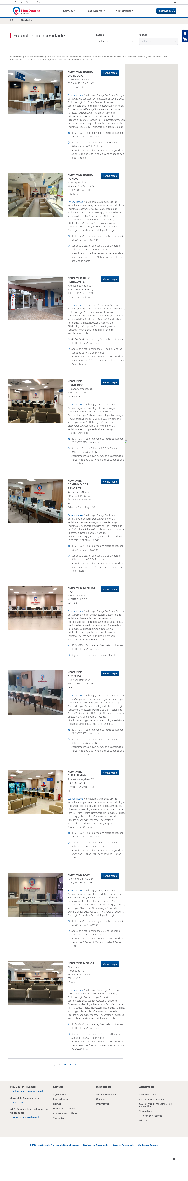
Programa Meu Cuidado (65, 1113)
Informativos (102, 1104)
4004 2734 (18, 1102)
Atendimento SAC (147, 1094)
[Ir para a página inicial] (26, 9)
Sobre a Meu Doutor (106, 1094)
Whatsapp (144, 1120)
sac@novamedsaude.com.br (26, 1117)
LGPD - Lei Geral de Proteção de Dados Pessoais (54, 1145)
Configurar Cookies (148, 1145)
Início (13, 20)
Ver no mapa (110, 72)
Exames (57, 1104)
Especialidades (60, 1099)
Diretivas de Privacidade (95, 1145)
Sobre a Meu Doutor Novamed (28, 1091)
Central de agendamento (151, 1099)
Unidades (100, 1099)
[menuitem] (70, 11)
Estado (100, 34)
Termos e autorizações (150, 1115)
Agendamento (60, 1094)
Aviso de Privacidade (123, 1145)
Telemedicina (59, 1118)
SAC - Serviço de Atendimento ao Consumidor (155, 1105)
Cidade (143, 34)
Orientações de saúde (64, 1108)
